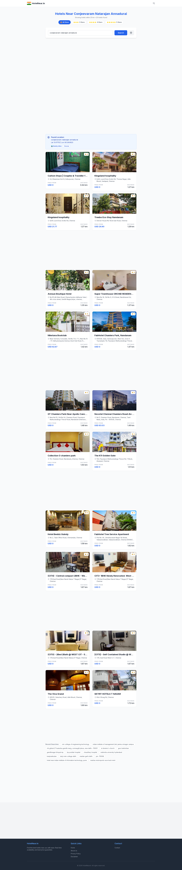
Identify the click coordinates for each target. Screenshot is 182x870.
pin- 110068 (100, 756)
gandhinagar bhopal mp (55, 752)
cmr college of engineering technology (75, 744)
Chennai (66, 146)
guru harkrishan (123, 748)
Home (73, 848)
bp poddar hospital (73, 752)
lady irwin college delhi (68, 756)
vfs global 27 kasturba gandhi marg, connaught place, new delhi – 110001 (72, 748)
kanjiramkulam (52, 756)
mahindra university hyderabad (111, 752)
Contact (117, 848)
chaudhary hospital (90, 752)
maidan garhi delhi (86, 756)
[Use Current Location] (131, 32)
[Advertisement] (81, 55)
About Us (74, 851)
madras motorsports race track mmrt (102, 760)
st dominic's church (107, 748)
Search (121, 33)
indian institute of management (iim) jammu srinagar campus (113, 744)
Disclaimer (74, 856)
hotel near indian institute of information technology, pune (67, 760)
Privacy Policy (76, 854)
